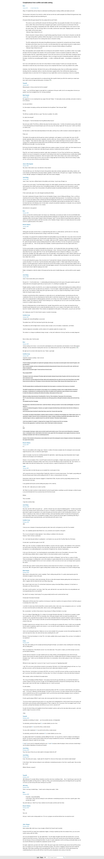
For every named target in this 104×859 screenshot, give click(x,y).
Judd (24, 466)
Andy (24, 641)
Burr (24, 6)
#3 (36, 730)
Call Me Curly (26, 315)
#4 (45, 733)
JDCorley (25, 785)
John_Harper (26, 824)
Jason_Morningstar (28, 164)
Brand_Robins (26, 224)
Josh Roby (25, 177)
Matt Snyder (26, 95)
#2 (32, 726)
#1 (41, 723)
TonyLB (25, 83)
